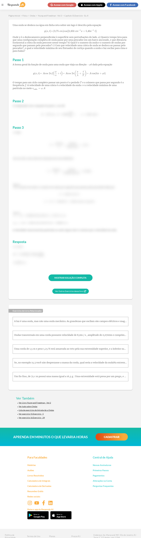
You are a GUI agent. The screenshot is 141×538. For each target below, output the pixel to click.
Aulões (30, 470)
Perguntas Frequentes (103, 486)
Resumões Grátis (35, 491)
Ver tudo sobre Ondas (28, 406)
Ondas (32, 15)
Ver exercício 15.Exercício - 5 (31, 414)
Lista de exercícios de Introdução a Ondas (36, 410)
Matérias (31, 465)
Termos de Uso (33, 536)
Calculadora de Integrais (38, 481)
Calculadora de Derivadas (39, 486)
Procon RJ (75, 536)
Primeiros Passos (101, 470)
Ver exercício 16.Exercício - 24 (32, 417)
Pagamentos (99, 475)
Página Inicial (14, 15)
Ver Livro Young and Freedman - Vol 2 (35, 403)
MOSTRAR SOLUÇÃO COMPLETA (70, 278)
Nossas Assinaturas (102, 465)
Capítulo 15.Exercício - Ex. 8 (76, 15)
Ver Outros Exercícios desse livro (69, 291)
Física (24, 15)
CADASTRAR (112, 436)
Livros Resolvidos (35, 475)
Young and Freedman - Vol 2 (50, 15)
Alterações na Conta (102, 481)
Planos (52, 536)
